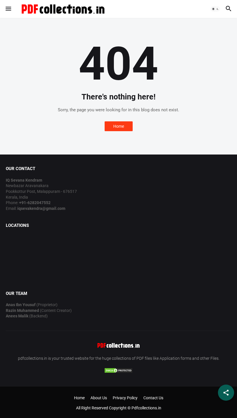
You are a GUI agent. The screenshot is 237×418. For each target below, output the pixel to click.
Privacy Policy (125, 398)
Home (118, 126)
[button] (8, 9)
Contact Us (153, 398)
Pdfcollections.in (146, 408)
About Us (98, 398)
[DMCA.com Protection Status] (118, 372)
